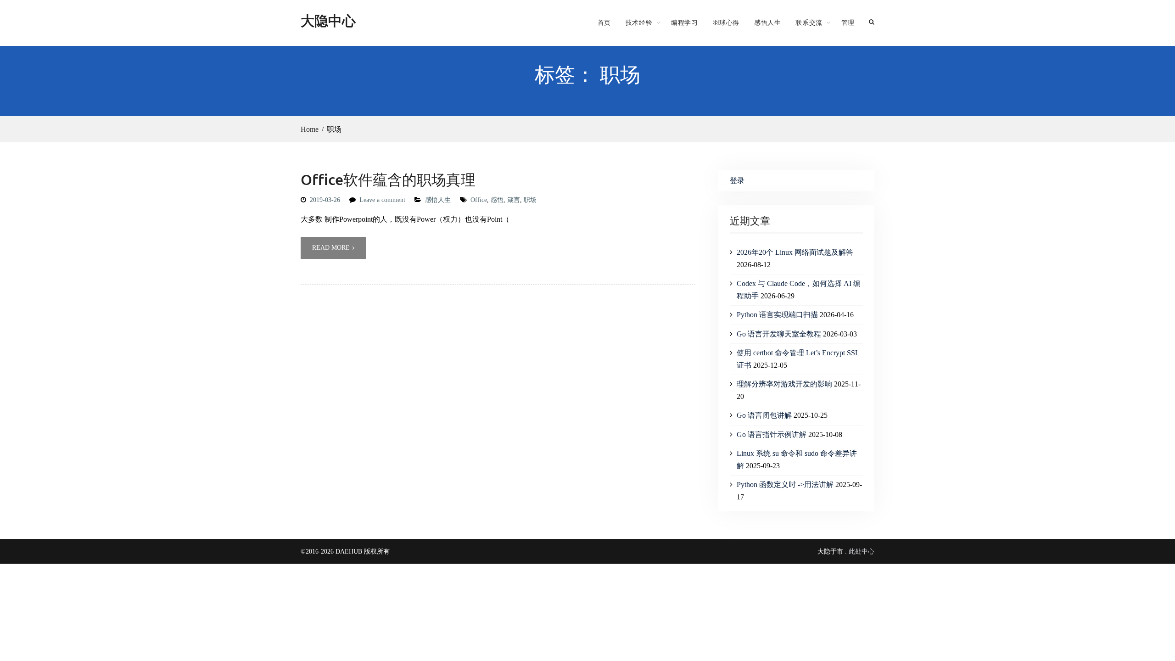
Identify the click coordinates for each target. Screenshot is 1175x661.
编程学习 (684, 22)
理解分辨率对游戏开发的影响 (784, 384)
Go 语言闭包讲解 (764, 415)
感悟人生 (767, 22)
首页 (604, 22)
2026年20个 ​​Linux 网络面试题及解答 (795, 252)
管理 (848, 22)
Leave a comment (382, 199)
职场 (530, 199)
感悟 (497, 199)
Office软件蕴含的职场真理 (388, 179)
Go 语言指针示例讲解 (771, 434)
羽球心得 (726, 22)
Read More (331, 247)
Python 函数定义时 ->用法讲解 (785, 484)
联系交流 (808, 22)
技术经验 (639, 22)
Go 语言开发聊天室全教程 (779, 334)
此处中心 (861, 551)
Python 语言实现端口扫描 (777, 315)
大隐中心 (328, 20)
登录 (737, 181)
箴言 (513, 199)
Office (478, 199)
